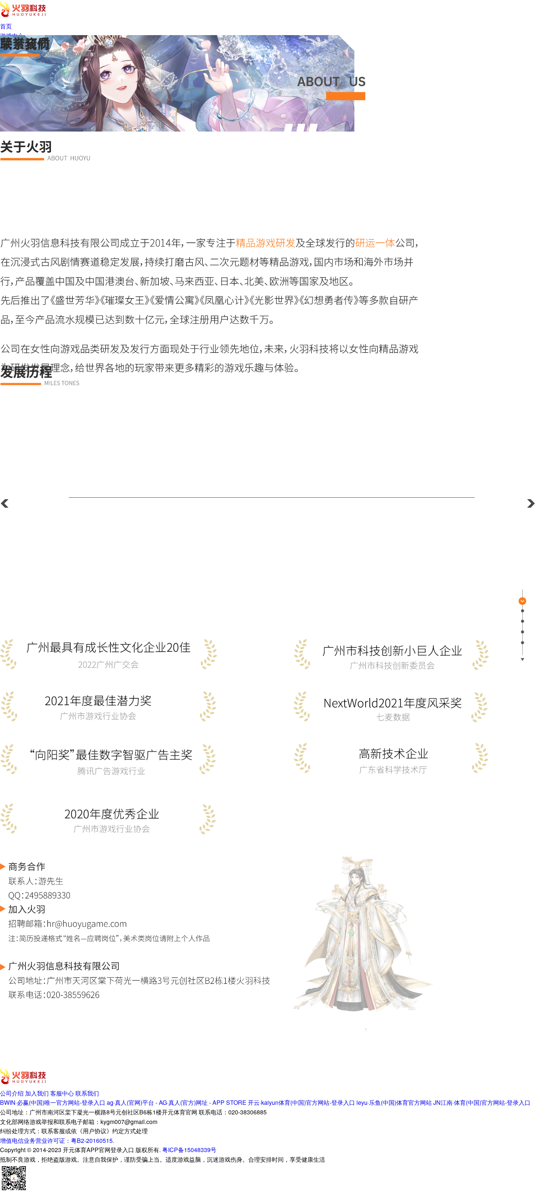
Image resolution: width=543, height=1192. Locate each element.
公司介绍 (12, 1093)
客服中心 (62, 1093)
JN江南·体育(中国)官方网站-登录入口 (481, 1102)
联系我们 (87, 1093)
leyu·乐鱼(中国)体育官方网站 (394, 1102)
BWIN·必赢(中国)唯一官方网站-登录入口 (52, 1102)
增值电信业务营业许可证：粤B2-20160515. (57, 1140)
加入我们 (37, 1093)
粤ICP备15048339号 (189, 1149)
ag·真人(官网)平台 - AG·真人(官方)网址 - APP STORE (176, 1102)
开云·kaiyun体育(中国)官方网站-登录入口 (301, 1102)
